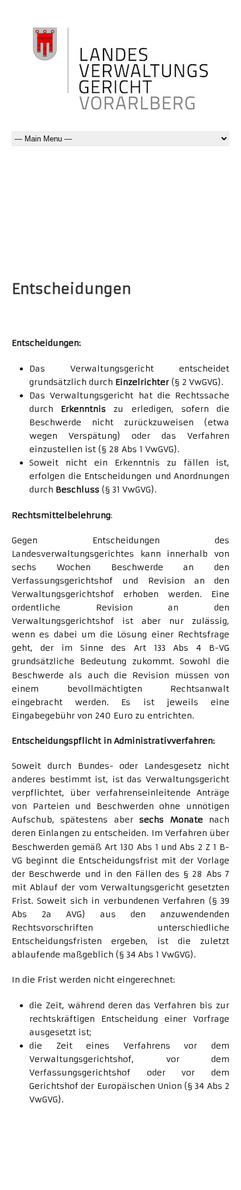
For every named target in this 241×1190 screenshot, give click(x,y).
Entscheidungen (71, 289)
